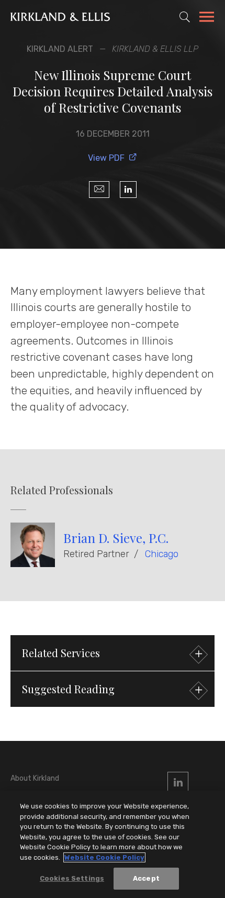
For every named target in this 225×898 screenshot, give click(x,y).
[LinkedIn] (128, 189)
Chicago (161, 554)
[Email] (99, 189)
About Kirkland (34, 778)
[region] (112, 844)
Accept (146, 878)
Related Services (61, 653)
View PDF (106, 158)
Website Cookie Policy (104, 857)
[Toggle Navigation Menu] (207, 18)
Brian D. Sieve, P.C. (115, 537)
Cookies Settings (72, 878)
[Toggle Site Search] (184, 16)
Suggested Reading (68, 689)
